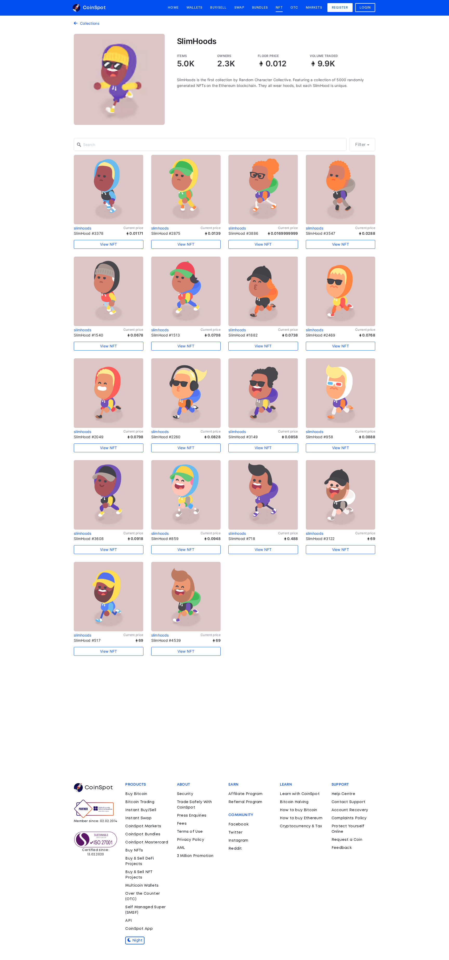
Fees (182, 823)
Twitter (235, 832)
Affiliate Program (245, 794)
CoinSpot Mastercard (146, 842)
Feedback (342, 847)
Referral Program (245, 802)
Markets (314, 7)
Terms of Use (190, 831)
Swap (239, 7)
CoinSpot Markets (143, 826)
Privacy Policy (190, 839)
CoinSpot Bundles (142, 834)
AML (181, 847)
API (128, 920)
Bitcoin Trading (139, 802)
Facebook (238, 824)
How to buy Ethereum (301, 818)
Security (185, 794)
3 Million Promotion (195, 855)
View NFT (108, 244)
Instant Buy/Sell (140, 810)
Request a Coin (347, 839)
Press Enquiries (192, 815)
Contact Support (349, 802)
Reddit (235, 848)
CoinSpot (93, 8)
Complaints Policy (349, 818)
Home (173, 7)
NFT (279, 7)
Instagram (238, 840)
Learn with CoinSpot (300, 794)
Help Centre (343, 794)
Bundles (260, 7)
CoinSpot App (139, 928)
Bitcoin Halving (294, 802)
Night (137, 940)
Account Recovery (350, 810)
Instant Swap (138, 818)
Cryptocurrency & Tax (301, 826)
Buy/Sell (218, 7)
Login (365, 7)
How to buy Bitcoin (298, 810)
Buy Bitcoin (136, 794)
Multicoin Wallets (142, 885)
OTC (294, 7)
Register (340, 7)
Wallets (195, 7)
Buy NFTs (134, 850)
